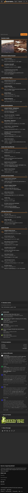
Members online (7, 302)
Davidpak (25, 348)
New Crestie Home (8, 101)
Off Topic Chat (7, 214)
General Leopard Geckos (10, 185)
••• (26, 364)
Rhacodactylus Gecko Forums (11, 241)
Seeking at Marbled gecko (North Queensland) (13, 158)
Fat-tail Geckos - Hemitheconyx (11, 126)
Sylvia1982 (19, 217)
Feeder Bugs (7, 197)
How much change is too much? (10, 111)
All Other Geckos (8, 265)
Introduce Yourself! (9, 64)
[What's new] (24, 1)
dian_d (20, 136)
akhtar (23, 123)
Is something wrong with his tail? (10, 129)
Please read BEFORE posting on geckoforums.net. (14, 72)
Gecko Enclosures (8, 98)
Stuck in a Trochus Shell (8, 61)
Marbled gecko (7, 152)
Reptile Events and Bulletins (10, 162)
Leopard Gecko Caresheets (10, 178)
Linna (4, 374)
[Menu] (1, 1)
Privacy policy (15, 491)
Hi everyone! (6, 67)
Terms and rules (8, 491)
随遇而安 (19, 67)
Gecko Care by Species (7, 105)
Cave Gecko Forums (8, 254)
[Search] (26, 1)
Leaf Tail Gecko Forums (9, 259)
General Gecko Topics (6, 77)
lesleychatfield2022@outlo (15, 207)
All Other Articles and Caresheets (11, 203)
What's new (3, 473)
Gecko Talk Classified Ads (7, 147)
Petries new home (7, 96)
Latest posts (6, 312)
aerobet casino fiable (8, 379)
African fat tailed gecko (8, 118)
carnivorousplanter (17, 189)
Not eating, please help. (8, 195)
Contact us (2, 491)
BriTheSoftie (21, 195)
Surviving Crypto (7, 83)
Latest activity (3, 479)
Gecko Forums (5, 227)
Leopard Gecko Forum (9, 230)
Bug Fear (6, 200)
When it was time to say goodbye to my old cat (13, 222)
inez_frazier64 (22, 268)
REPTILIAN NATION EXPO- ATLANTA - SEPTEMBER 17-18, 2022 (16, 165)
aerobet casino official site (18, 391)
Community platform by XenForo (11, 487)
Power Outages (7, 257)
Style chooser (3, 489)
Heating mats (7, 171)
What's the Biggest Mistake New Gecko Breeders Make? (15, 89)
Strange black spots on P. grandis (10, 123)
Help (19, 491)
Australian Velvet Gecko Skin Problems (11, 250)
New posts (2, 475)
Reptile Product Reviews (9, 169)
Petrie (18, 96)
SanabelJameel (6, 355)
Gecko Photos (7, 93)
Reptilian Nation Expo (13, 166)
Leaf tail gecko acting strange (10, 262)
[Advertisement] (14, 19)
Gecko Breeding (8, 86)
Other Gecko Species (9, 138)
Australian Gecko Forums (10, 247)
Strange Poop (7, 244)
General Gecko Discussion (10, 80)
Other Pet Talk (7, 219)
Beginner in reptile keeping (9, 268)
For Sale (6, 149)
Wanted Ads (7, 155)
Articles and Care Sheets (7, 175)
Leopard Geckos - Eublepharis (11, 108)
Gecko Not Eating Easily (8, 136)
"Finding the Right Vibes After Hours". (11, 188)
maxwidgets (11, 112)
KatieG (24, 129)
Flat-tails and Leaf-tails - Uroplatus (12, 115)
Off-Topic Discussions (6, 211)
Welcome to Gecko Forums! (8, 55)
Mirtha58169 (18, 83)
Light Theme (9, 489)
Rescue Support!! (7, 239)
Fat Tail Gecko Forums (9, 236)
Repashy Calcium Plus (8, 233)
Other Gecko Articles (9, 192)
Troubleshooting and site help (11, 69)
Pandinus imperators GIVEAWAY (10, 206)
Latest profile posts (8, 353)
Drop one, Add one (8, 217)
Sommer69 (18, 152)
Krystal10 (12, 74)
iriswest (4, 366)
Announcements (8, 58)
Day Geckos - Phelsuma (10, 120)
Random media (5, 38)
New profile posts (4, 477)
